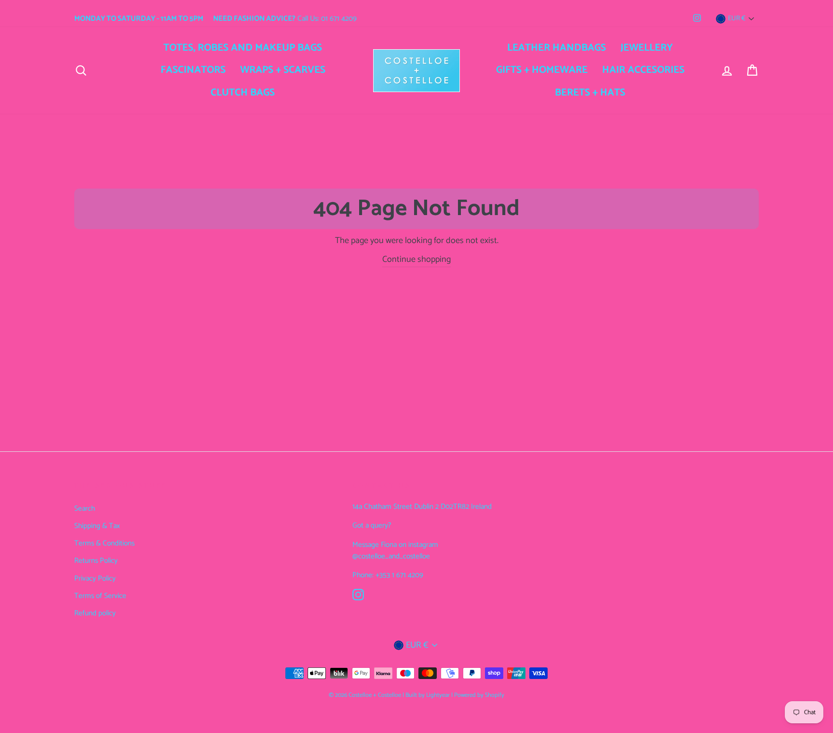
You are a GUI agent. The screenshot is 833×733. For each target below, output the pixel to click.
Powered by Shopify (479, 695)
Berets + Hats (590, 92)
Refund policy (95, 613)
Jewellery (646, 48)
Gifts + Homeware (542, 70)
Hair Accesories (643, 70)
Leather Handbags (556, 48)
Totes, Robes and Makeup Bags (242, 48)
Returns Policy (96, 561)
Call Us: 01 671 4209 (285, 19)
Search (84, 508)
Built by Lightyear (427, 695)
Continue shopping (416, 260)
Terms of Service (100, 596)
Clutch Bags (243, 92)
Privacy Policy (95, 578)
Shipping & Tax (97, 526)
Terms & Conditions (104, 543)
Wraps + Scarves (282, 70)
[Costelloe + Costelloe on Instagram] (358, 594)
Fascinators (193, 70)
